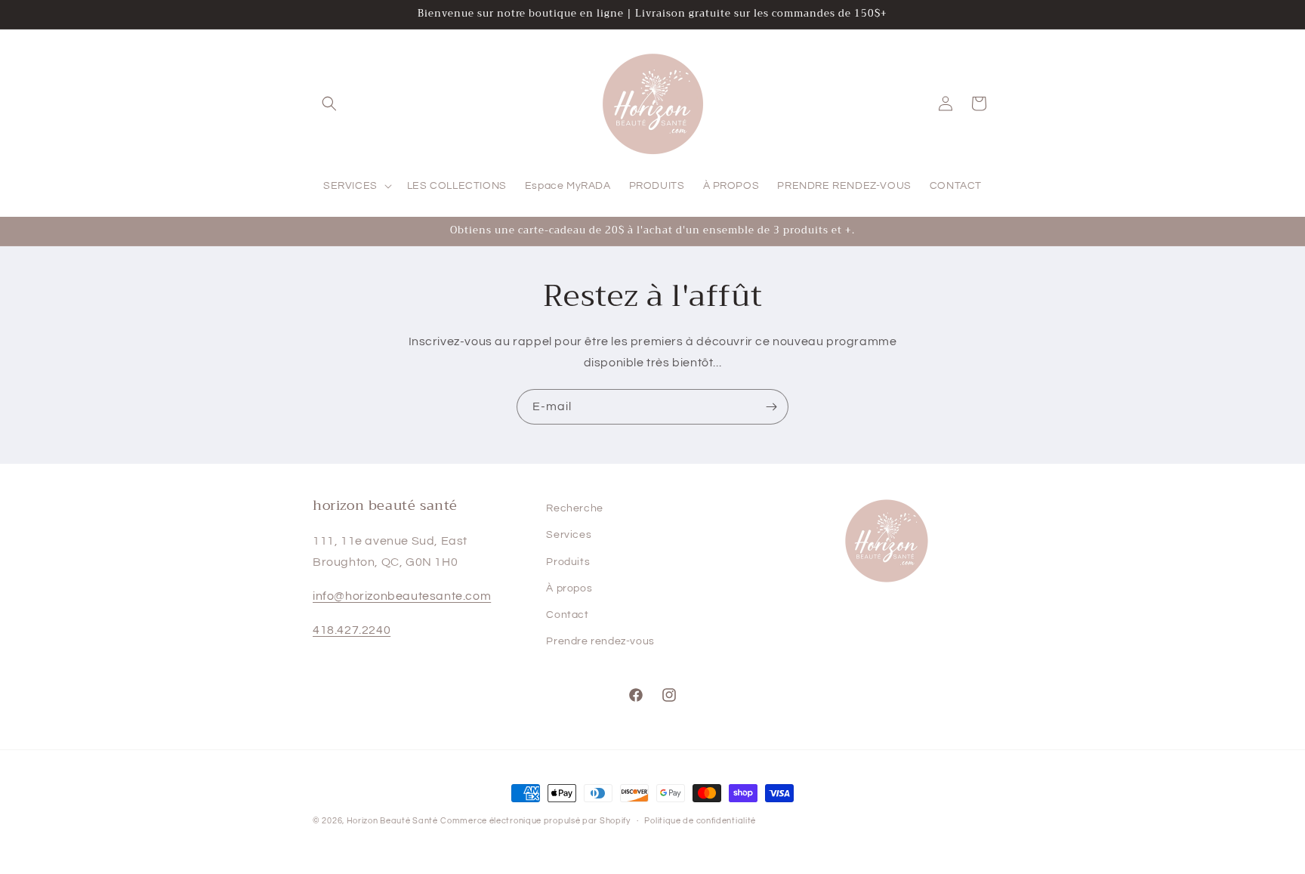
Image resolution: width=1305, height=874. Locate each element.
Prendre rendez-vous (600, 641)
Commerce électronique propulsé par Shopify (535, 821)
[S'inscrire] (771, 407)
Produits (568, 562)
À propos (569, 588)
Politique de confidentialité (700, 820)
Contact (567, 615)
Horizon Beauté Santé (392, 821)
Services (568, 535)
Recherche (574, 508)
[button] (329, 103)
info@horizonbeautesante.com (402, 596)
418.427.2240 (351, 630)
